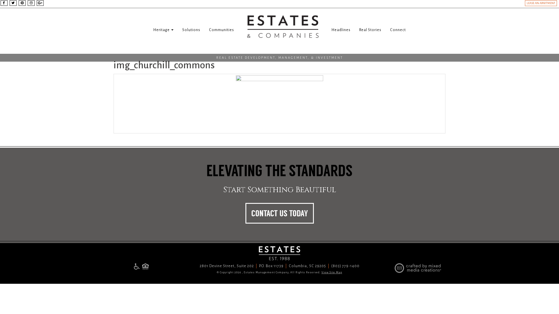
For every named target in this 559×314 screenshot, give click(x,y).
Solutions (191, 30)
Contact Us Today (279, 213)
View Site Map (331, 272)
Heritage (162, 30)
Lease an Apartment (541, 3)
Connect (398, 30)
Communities (221, 30)
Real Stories (370, 30)
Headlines (341, 30)
